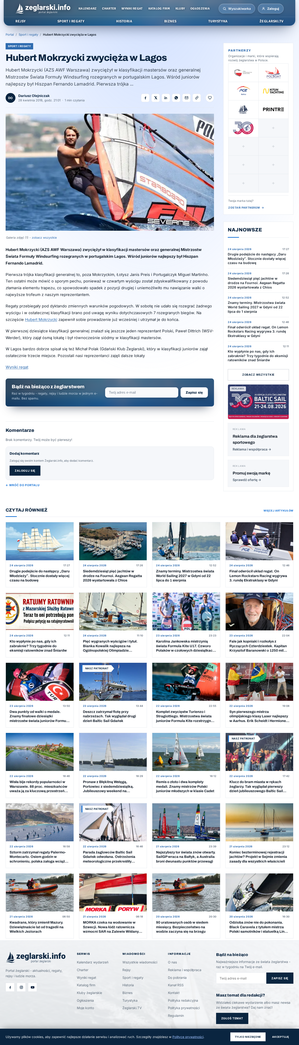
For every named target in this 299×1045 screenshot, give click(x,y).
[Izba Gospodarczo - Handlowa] (243, 73)
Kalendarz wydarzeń (92, 962)
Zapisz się (194, 392)
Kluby (180, 8)
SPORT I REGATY (70, 21)
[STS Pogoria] (243, 109)
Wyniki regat (131, 8)
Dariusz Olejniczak (34, 96)
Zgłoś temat (232, 1018)
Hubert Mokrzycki (41, 319)
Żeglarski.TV (132, 1008)
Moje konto (85, 1008)
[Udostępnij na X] (155, 98)
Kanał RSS (176, 985)
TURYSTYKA (218, 21)
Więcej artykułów (278, 510)
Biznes (127, 993)
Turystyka (130, 1000)
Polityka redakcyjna (183, 1000)
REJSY (20, 21)
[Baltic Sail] (243, 128)
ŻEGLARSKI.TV (272, 21)
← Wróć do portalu (22, 485)
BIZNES (170, 21)
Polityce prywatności (187, 1037)
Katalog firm (159, 8)
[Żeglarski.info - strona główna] (42, 8)
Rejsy (126, 970)
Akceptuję (280, 1036)
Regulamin (176, 1016)
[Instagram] (21, 987)
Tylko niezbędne (248, 1036)
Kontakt (174, 993)
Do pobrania (177, 978)
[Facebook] (10, 987)
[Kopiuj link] (196, 98)
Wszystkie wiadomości (139, 962)
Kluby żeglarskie (89, 993)
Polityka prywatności (184, 1008)
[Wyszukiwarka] (224, 8)
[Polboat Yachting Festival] (273, 73)
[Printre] (273, 109)
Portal (10, 34)
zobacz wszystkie (44, 237)
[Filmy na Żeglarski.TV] (32, 987)
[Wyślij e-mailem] (186, 98)
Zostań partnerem (246, 207)
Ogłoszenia (200, 8)
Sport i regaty (28, 34)
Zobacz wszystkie (258, 374)
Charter (109, 8)
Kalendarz (87, 8)
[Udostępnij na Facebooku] (145, 98)
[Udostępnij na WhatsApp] (176, 98)
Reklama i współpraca (184, 970)
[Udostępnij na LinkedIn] (166, 98)
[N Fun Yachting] (273, 91)
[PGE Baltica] (243, 91)
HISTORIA (124, 21)
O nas (172, 962)
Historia (128, 985)
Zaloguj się (25, 470)
